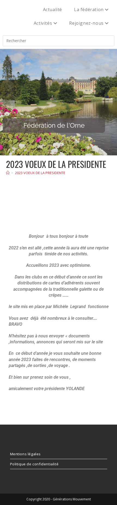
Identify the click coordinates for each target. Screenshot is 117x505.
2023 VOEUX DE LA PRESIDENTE (40, 172)
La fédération (89, 9)
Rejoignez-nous (87, 23)
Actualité (52, 9)
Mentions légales (25, 453)
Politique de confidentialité (34, 464)
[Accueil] (8, 172)
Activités (43, 23)
